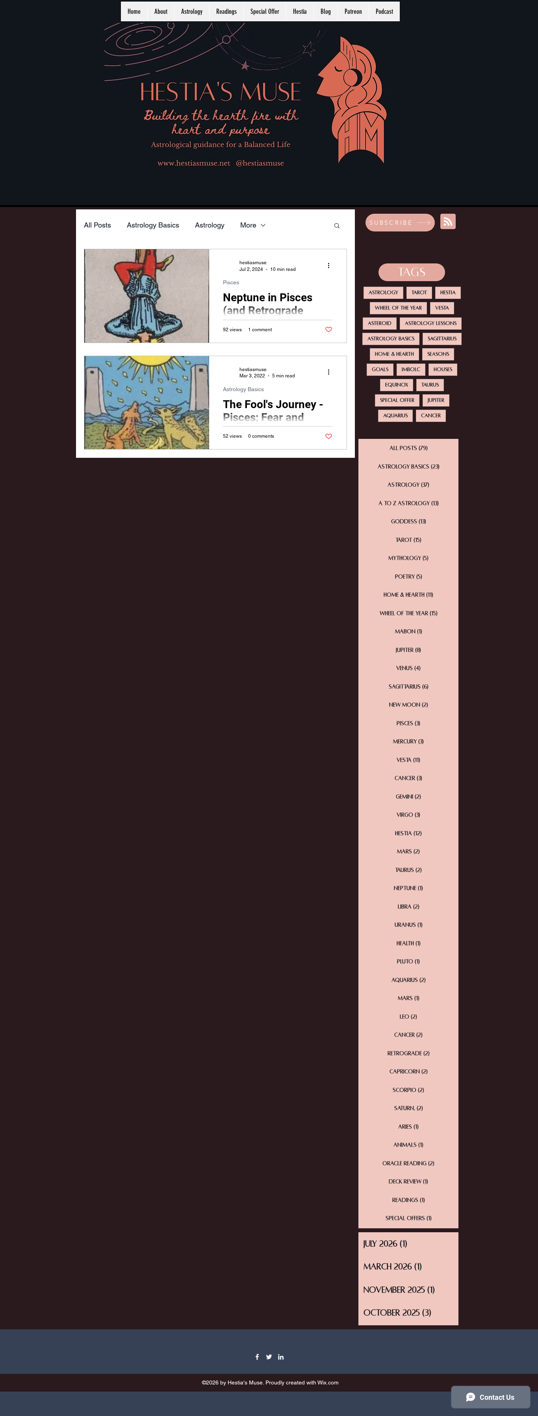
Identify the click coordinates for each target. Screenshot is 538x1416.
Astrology (209, 225)
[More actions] (331, 265)
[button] (337, 226)
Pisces (231, 282)
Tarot (419, 292)
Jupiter (436, 400)
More (248, 225)
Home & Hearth (394, 354)
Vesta (442, 308)
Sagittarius (442, 338)
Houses (443, 369)
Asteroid (379, 323)
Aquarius (395, 415)
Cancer (431, 415)
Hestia (448, 292)
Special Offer (397, 400)
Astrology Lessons (430, 323)
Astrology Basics (153, 225)
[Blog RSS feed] (448, 222)
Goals (380, 369)
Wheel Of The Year (398, 308)
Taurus (430, 385)
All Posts (97, 225)
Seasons (438, 354)
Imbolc (411, 369)
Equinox (396, 385)
